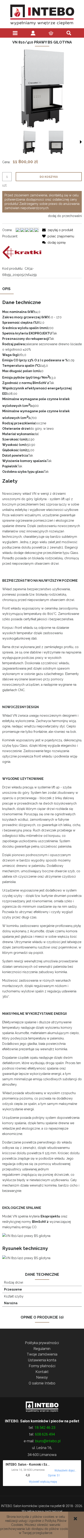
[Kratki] (22, 252)
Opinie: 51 (54, 1475)
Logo (42, 1406)
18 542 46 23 (44, 1427)
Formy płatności (42, 1366)
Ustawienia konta (42, 1360)
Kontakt (42, 1371)
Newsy (42, 1377)
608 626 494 (45, 1434)
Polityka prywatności (42, 1343)
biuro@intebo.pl (47, 1441)
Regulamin (42, 1348)
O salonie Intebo (42, 1383)
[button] (81, 142)
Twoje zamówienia (42, 1354)
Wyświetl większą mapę (43, 1481)
